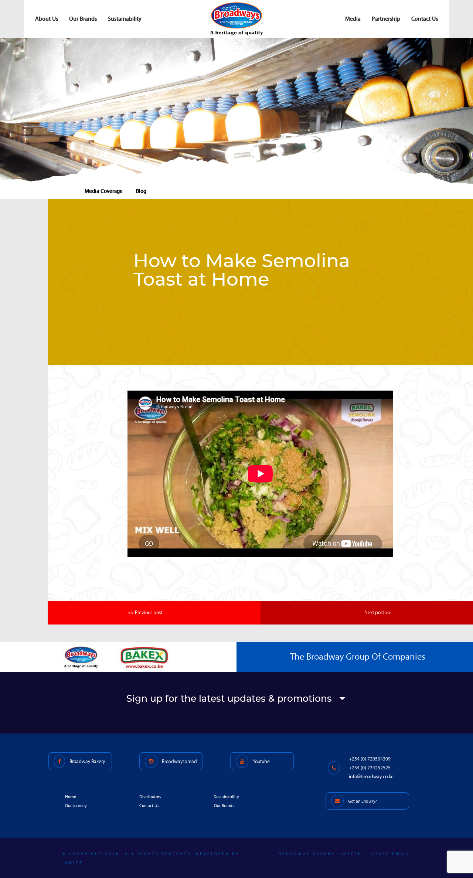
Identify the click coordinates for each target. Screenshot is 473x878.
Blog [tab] (141, 191)
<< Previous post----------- (153, 613)
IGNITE (72, 862)
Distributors (150, 796)
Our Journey (75, 805)
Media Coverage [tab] (104, 191)
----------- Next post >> (369, 613)
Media (353, 18)
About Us (46, 18)
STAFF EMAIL (391, 853)
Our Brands (83, 18)
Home (70, 796)
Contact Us (424, 18)
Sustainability (125, 18)
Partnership (386, 18)
